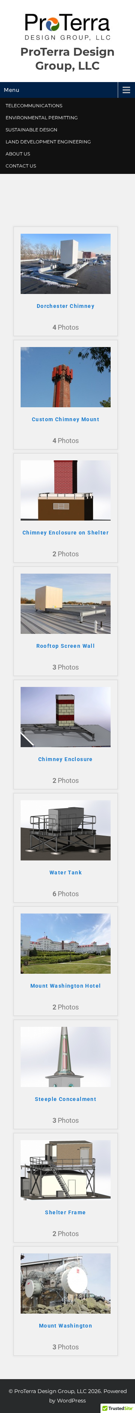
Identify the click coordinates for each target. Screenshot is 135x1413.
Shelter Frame (65, 1212)
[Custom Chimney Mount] (66, 405)
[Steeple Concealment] (66, 1085)
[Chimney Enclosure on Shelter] (66, 518)
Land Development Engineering (48, 142)
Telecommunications (34, 105)
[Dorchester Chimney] (66, 292)
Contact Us (21, 166)
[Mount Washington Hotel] (66, 971)
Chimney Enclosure (65, 759)
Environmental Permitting (42, 117)
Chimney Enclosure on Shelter (65, 533)
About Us (18, 154)
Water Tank (66, 872)
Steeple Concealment (66, 1099)
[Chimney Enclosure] (66, 745)
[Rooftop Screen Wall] (66, 632)
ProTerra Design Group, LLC (67, 59)
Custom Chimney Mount (65, 419)
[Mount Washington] (66, 1311)
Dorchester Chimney (65, 306)
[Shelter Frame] (66, 1198)
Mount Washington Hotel (65, 986)
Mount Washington (65, 1326)
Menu (12, 89)
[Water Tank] (66, 858)
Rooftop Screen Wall (65, 646)
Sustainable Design (31, 129)
